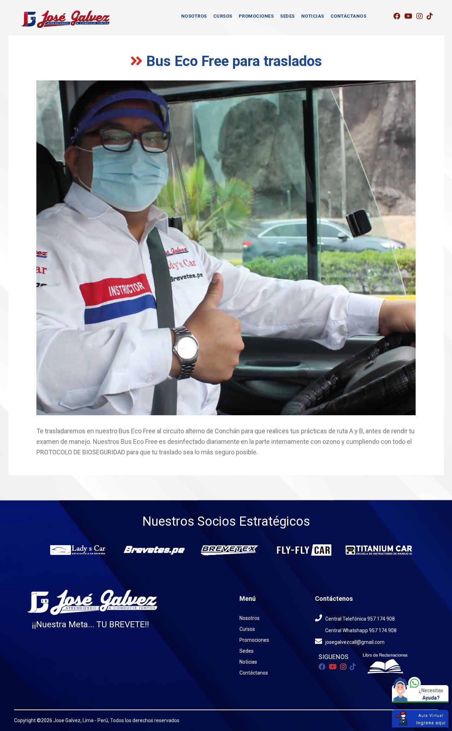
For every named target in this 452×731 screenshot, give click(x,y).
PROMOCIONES (256, 16)
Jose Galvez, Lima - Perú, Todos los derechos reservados (116, 720)
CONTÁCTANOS (349, 16)
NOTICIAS (312, 16)
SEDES (287, 16)
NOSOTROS (194, 16)
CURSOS (222, 16)
